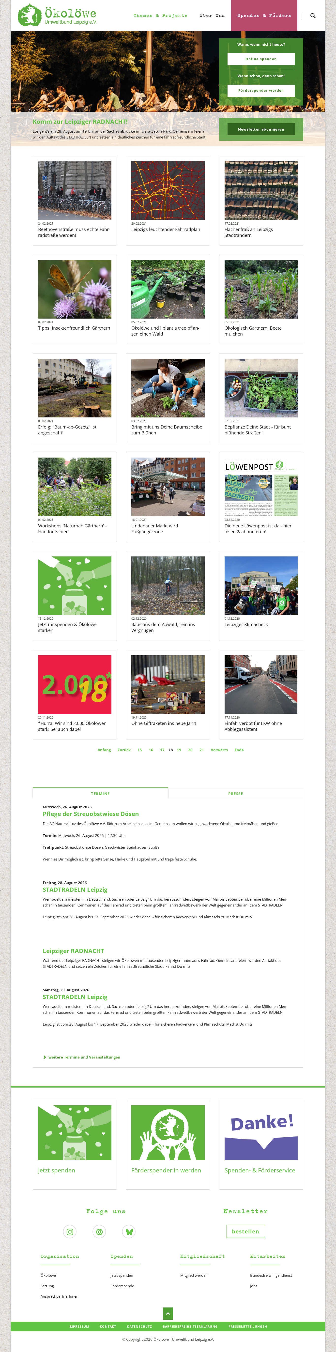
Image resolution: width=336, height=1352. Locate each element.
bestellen (246, 1231)
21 (201, 749)
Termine (100, 793)
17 (162, 749)
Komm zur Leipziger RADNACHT (166, 143)
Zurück (124, 749)
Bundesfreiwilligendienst (271, 1275)
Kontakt (108, 1326)
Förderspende (122, 1285)
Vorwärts (219, 749)
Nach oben (168, 1313)
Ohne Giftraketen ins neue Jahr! (163, 723)
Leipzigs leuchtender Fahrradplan (165, 229)
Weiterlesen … (84, 203)
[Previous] (22, 88)
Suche (313, 11)
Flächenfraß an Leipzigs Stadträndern (249, 232)
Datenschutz (139, 1326)
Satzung (47, 1285)
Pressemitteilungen (248, 1326)
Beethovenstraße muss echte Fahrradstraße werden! (74, 232)
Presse (235, 793)
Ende (239, 749)
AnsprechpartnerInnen (59, 1296)
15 (139, 749)
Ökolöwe (48, 1275)
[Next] (313, 88)
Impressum (79, 1326)
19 (179, 749)
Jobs (253, 1285)
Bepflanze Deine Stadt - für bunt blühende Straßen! (258, 430)
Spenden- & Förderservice (260, 1170)
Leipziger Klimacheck (246, 624)
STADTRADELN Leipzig (75, 889)
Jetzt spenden (56, 1170)
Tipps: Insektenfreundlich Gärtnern (74, 328)
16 (151, 749)
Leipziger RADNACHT (73, 951)
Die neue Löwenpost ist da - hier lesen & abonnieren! (258, 529)
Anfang (104, 749)
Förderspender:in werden (166, 1170)
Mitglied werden (194, 1275)
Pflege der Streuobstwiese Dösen (91, 814)
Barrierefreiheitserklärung (190, 1326)
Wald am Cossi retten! (170, 143)
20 (190, 749)
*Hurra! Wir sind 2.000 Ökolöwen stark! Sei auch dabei (72, 726)
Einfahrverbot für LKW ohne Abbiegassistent (253, 726)
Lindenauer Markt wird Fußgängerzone (154, 529)
